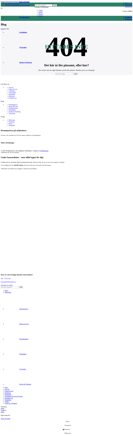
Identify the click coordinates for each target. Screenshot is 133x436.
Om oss (11, 87)
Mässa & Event (13, 106)
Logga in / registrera (11, 403)
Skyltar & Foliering (14, 112)
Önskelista (12, 125)
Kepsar (41, 16)
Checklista (12, 91)
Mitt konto (12, 120)
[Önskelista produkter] (109, 11)
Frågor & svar (13, 89)
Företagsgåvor (13, 104)
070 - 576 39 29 (6, 278)
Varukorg (11, 122)
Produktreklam (13, 108)
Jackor (41, 12)
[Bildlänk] (13, 82)
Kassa (10, 123)
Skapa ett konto (5, 418)
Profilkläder (12, 110)
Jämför (7, 401)
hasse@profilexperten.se (8, 282)
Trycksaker (12, 113)
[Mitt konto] (116, 11)
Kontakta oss (13, 98)
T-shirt (41, 10)
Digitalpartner (44, 151)
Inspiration (12, 94)
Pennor (41, 14)
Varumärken (12, 93)
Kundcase (12, 96)
